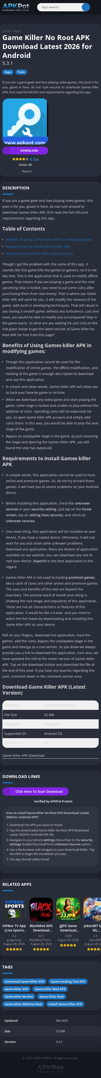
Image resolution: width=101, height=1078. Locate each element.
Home (6, 31)
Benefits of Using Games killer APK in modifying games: (49, 239)
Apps (17, 31)
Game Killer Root (51, 996)
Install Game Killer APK (65, 1004)
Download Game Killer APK (24, 981)
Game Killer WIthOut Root (23, 1004)
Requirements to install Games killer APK (38, 246)
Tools (21, 72)
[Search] (86, 7)
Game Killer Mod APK (50, 989)
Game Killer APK (16, 989)
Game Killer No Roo (19, 996)
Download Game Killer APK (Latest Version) (39, 253)
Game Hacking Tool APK (68, 981)
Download (29, 151)
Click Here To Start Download (39, 791)
